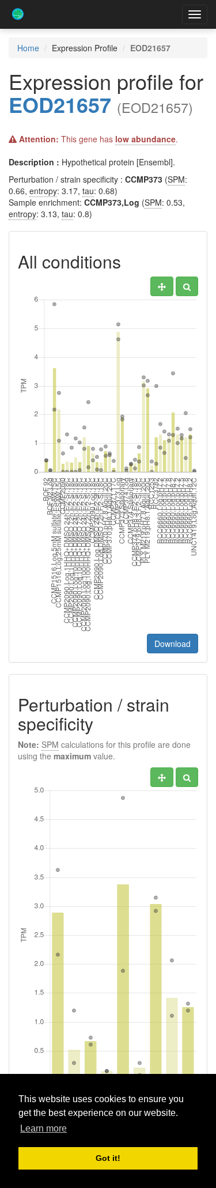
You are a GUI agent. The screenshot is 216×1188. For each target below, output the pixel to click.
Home (28, 48)
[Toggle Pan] (161, 286)
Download (172, 643)
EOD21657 (60, 104)
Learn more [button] (43, 1128)
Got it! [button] (108, 1158)
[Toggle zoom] (187, 286)
